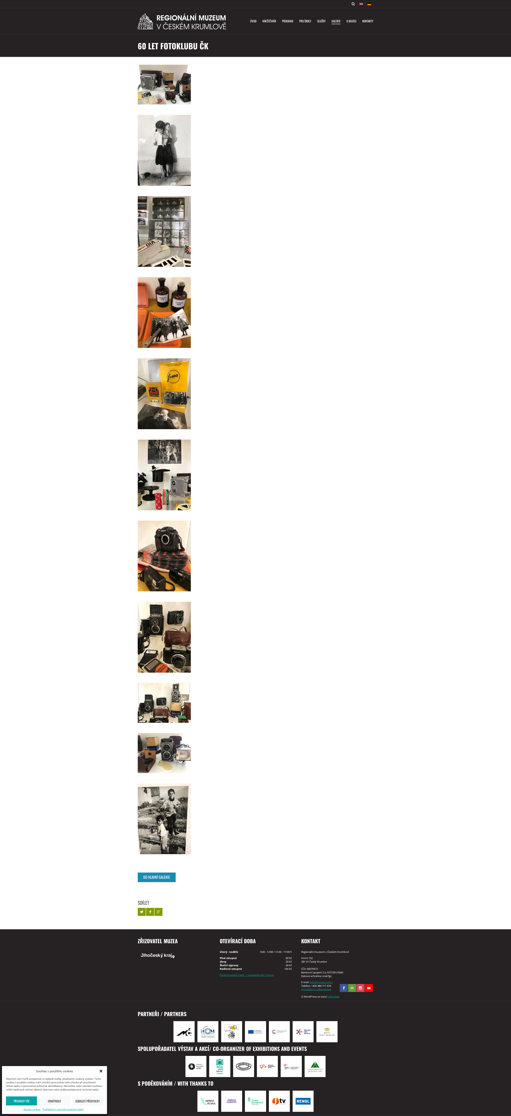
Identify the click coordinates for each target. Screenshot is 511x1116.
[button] (101, 1071)
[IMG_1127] (164, 475)
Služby (321, 21)
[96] (164, 753)
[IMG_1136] (164, 818)
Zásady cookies (32, 1109)
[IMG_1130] (164, 393)
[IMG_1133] (164, 231)
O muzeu (351, 21)
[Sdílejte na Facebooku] (150, 912)
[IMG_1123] (164, 637)
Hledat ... (353, 4)
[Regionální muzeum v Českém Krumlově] (182, 21)
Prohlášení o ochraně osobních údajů (63, 1109)
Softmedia (333, 996)
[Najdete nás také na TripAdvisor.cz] (352, 988)
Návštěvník (269, 21)
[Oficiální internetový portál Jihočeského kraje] (174, 955)
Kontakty (367, 21)
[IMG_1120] (164, 703)
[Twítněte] (142, 912)
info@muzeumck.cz (321, 982)
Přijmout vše (22, 1101)
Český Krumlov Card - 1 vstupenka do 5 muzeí (247, 975)
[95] (164, 84)
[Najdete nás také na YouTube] (369, 988)
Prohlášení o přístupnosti (316, 989)
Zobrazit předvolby (87, 1101)
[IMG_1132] (164, 312)
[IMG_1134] (164, 150)
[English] (361, 4)
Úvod (253, 21)
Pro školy (305, 21)
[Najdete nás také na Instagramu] (360, 988)
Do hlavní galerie (156, 877)
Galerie (336, 21)
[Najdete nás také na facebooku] (344, 988)
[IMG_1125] (164, 556)
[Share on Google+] (158, 912)
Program (287, 21)
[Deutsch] (369, 4)
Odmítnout (54, 1101)
